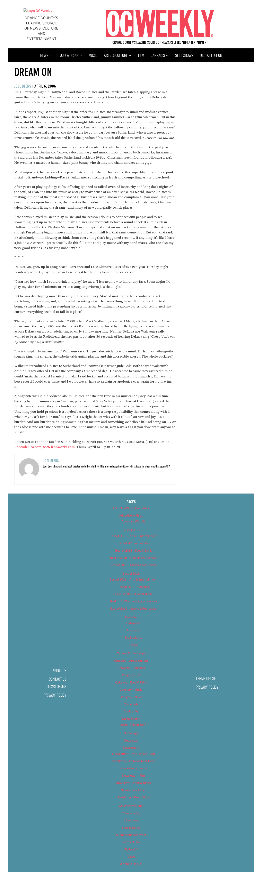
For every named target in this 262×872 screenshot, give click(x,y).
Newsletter (131, 740)
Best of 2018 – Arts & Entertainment (133, 536)
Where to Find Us (131, 863)
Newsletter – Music (133, 790)
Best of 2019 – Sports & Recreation (133, 608)
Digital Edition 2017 (133, 724)
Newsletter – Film (133, 775)
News (44, 55)
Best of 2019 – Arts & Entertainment (133, 579)
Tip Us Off (131, 849)
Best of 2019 (131, 573)
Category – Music (131, 689)
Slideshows (184, 55)
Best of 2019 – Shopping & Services (133, 601)
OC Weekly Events (131, 805)
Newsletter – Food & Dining (133, 782)
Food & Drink (68, 55)
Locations (133, 630)
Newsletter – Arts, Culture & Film (133, 753)
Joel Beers (22, 86)
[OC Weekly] (38, 11)
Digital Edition (211, 55)
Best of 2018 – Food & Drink (133, 550)
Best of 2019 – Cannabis (133, 587)
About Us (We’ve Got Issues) (131, 508)
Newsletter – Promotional (133, 797)
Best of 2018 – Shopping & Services (133, 557)
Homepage (131, 733)
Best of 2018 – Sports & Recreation (133, 565)
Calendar (131, 617)
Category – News (131, 697)
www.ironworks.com (59, 447)
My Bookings (133, 637)
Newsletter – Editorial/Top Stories (133, 761)
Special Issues (131, 827)
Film (141, 55)
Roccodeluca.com (27, 447)
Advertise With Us (131, 515)
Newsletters (131, 747)
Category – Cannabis (131, 668)
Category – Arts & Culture (131, 660)
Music (93, 55)
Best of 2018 (131, 530)
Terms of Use (56, 686)
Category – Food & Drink (131, 682)
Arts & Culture (116, 55)
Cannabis (158, 55)
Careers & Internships (131, 653)
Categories (133, 623)
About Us (59, 670)
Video (131, 856)
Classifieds (131, 704)
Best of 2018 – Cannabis (133, 543)
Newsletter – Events (133, 768)
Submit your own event (131, 835)
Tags (133, 645)
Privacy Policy (55, 695)
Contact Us (57, 679)
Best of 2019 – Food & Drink (133, 594)
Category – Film (131, 675)
